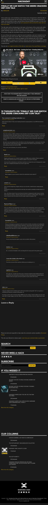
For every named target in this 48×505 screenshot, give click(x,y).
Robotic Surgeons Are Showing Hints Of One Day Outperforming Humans (21, 100)
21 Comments (13, 383)
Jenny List (6, 10)
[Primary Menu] (45, 1)
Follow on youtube (6, 357)
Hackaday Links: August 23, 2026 (18, 448)
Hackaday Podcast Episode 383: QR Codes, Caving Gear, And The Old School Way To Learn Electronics (22, 463)
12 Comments (43, 10)
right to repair (24, 88)
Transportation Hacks (11, 87)
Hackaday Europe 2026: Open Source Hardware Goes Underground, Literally (22, 402)
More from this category (7, 407)
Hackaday (24, 1)
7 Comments (13, 405)
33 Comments (13, 445)
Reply (3, 126)
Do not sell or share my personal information (33, 499)
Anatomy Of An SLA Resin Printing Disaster (21, 374)
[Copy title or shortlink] (9, 13)
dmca (12, 88)
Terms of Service (13, 499)
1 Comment (13, 451)
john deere (17, 88)
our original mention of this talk (16, 46)
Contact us (11, 357)
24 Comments (13, 398)
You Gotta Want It (14, 456)
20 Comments (13, 390)
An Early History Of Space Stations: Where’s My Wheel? (22, 380)
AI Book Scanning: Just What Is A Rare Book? (21, 437)
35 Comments (13, 440)
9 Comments (13, 377)
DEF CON (7, 88)
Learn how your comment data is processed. (33, 338)
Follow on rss (9, 357)
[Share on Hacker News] (5, 13)
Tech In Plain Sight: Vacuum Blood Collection (21, 443)
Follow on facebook (2, 357)
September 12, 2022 (42, 13)
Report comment (42, 125)
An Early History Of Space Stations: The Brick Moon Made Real (21, 387)
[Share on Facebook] (1, 13)
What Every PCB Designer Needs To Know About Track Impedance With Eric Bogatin (22, 94)
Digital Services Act (20, 499)
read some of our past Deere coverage (36, 46)
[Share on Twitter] (3, 13)
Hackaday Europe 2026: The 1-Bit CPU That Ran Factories (21, 395)
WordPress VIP (26, 501)
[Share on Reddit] (7, 13)
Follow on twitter (4, 357)
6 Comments (13, 467)
